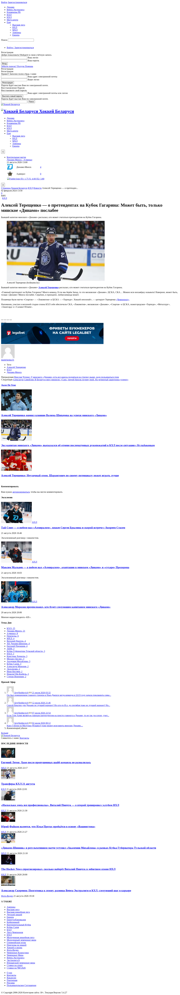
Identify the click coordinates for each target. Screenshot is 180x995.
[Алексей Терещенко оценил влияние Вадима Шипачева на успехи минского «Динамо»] (16, 410)
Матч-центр (12, 20)
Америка (16, 32)
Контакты (24, 738)
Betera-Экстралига (15, 9)
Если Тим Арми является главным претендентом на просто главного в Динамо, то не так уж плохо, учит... (58, 715)
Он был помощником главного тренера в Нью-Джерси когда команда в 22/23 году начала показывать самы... (59, 695)
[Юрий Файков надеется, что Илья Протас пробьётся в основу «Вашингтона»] (8, 821)
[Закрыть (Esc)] (2, 319)
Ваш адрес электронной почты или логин (48, 93)
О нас (9, 972)
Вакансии (11, 978)
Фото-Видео (7, 896)
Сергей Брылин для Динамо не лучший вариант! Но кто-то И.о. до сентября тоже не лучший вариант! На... (58, 705)
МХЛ (15, 30)
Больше (4, 733)
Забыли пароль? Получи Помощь (17, 66)
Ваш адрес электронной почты (42, 76)
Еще (9, 22)
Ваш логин (33, 57)
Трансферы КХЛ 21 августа (18, 783)
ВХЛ (14, 27)
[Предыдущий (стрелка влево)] (2, 322)
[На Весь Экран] (8, 319)
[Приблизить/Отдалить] (11, 319)
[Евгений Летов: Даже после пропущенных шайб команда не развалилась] (8, 757)
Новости (37, 188)
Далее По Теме (8, 385)
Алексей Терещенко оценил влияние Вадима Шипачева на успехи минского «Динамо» (54, 415)
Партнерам (12, 980)
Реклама (11, 983)
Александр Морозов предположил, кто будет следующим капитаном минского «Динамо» (56, 606)
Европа (15, 35)
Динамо (10, 7)
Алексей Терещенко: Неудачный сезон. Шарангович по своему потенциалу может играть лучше (60, 475)
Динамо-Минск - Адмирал (19, 160)
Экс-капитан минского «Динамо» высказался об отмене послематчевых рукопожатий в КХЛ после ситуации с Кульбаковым (78, 445)
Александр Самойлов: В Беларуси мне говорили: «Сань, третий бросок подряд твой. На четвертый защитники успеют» (70, 379)
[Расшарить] (5, 319)
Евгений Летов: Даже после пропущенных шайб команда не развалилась (46, 762)
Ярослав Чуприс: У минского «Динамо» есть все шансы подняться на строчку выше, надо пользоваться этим (66, 377)
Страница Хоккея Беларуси (14, 188)
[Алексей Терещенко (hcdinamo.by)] (56, 280)
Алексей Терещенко (16, 367)
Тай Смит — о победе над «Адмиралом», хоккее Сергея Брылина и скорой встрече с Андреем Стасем (63, 527)
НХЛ (9, 17)
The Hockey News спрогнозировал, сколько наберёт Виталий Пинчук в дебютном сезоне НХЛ (58, 869)
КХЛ (9, 15)
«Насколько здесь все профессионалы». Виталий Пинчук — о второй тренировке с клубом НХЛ (60, 805)
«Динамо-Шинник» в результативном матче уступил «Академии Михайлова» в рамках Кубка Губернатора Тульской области (78, 847)
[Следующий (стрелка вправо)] (5, 322)
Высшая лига (18, 25)
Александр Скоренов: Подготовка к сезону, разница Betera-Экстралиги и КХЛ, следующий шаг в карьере (66, 890)
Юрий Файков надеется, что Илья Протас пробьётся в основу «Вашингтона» (48, 826)
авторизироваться (21, 492)
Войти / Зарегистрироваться (20, 47)
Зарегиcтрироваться (17, 2)
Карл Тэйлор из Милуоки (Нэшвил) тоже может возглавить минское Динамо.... (45, 725)
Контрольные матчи (16, 157)
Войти (4, 2)
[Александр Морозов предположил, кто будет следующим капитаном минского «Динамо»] (16, 601)
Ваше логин (33, 79)
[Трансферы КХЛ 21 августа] (8, 778)
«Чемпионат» (122, 299)
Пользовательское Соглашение (21, 985)
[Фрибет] (52, 343)
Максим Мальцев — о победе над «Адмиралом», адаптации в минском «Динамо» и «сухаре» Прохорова (65, 567)
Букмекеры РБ (14, 12)
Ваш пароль (33, 60)
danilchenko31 (7, 360)
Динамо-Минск (14, 372)
